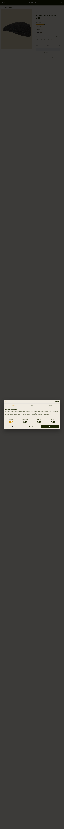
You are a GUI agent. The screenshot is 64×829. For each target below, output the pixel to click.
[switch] (25, 422)
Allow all (50, 426)
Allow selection (32, 426)
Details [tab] (32, 405)
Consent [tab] (13, 405)
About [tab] (50, 405)
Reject (13, 426)
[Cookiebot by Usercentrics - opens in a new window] (53, 401)
